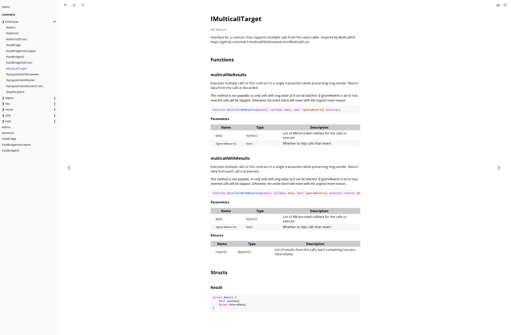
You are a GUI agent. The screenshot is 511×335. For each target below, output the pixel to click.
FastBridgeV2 (10, 150)
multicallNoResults (228, 74)
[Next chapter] (499, 167)
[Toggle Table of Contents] (65, 5)
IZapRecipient (15, 92)
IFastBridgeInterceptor (21, 51)
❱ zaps (6, 121)
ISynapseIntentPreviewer (22, 74)
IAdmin (11, 27)
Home (6, 7)
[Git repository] (505, 5)
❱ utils (6, 115)
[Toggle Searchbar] (82, 5)
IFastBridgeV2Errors (19, 62)
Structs (219, 272)
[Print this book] (498, 5)
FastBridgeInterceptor (16, 145)
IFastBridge (13, 45)
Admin (6, 127)
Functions (222, 59)
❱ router (8, 109)
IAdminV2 (12, 33)
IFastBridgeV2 (15, 57)
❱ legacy (8, 98)
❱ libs (6, 103)
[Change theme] (73, 5)
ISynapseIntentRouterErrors (24, 86)
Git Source (218, 29)
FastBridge (9, 139)
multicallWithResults (230, 158)
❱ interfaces (10, 22)
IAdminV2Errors (16, 39)
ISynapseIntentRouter (20, 80)
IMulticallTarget (16, 68)
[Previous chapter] (69, 167)
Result (216, 287)
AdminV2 (8, 133)
